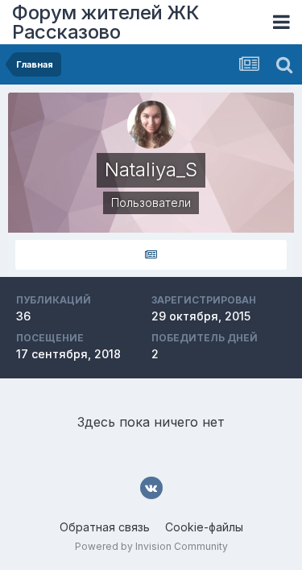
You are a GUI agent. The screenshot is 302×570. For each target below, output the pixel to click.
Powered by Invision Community (151, 546)
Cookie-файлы (204, 527)
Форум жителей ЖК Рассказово (105, 22)
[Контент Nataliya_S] (151, 255)
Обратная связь (105, 527)
